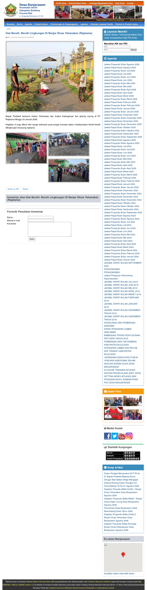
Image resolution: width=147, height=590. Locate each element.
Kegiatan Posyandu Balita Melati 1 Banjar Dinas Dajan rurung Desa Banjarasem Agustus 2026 (123, 501)
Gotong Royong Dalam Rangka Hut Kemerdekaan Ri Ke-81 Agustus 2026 (121, 484)
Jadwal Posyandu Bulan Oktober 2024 (121, 206)
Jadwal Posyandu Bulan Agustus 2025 (121, 142)
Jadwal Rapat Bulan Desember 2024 (121, 190)
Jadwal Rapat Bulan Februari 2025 (120, 177)
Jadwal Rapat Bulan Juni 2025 (118, 152)
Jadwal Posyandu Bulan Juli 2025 (119, 149)
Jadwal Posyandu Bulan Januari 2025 (121, 187)
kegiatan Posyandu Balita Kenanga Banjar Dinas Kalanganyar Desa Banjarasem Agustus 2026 (120, 526)
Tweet (25, 188)
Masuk (134, 50)
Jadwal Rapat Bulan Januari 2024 (119, 259)
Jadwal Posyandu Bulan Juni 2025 (120, 155)
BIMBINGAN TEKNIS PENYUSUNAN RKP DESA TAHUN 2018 (122, 337)
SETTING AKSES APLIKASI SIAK (120, 376)
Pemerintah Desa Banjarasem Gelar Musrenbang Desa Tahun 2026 (120, 509)
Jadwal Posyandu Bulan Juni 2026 (120, 76)
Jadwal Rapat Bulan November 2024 (121, 196)
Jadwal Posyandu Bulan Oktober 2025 (121, 130)
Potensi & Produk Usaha (127, 24)
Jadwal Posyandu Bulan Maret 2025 (120, 174)
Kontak (130, 3)
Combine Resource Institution (99, 581)
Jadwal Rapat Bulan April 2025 (118, 165)
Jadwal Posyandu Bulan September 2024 (123, 212)
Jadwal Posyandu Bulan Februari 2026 (122, 105)
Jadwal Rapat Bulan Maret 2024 (119, 246)
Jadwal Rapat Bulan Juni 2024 (118, 231)
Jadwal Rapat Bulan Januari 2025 (119, 183)
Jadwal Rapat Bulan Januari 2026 (119, 108)
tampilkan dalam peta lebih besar (119, 573)
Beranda (10, 24)
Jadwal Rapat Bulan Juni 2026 (118, 79)
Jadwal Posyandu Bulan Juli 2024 (119, 221)
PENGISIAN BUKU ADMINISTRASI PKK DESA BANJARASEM (121, 381)
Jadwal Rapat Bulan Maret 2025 (119, 171)
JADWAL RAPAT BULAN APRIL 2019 (122, 291)
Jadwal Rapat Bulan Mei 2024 (118, 237)
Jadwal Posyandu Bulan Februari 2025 (122, 180)
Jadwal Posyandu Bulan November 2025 (123, 124)
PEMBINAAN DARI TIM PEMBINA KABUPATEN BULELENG (120, 343)
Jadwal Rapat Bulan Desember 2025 (121, 114)
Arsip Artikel (115, 467)
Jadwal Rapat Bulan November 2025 (121, 120)
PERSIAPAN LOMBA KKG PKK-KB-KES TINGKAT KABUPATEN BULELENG (121, 351)
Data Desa (119, 3)
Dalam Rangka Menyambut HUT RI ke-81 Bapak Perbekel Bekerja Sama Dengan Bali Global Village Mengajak (122, 476)
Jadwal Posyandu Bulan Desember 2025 (123, 117)
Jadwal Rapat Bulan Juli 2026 (117, 73)
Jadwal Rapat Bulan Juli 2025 (117, 146)
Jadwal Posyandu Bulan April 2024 (120, 243)
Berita (19, 24)
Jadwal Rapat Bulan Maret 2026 (119, 95)
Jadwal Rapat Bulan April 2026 (118, 92)
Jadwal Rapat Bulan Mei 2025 (118, 158)
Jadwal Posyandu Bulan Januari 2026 (121, 111)
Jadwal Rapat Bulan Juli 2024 (117, 224)
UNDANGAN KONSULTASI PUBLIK (121, 357)
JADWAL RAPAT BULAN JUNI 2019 (121, 284)
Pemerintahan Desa (77, 3)
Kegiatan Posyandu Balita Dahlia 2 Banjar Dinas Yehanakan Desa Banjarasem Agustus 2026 (120, 517)
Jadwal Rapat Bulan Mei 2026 (118, 86)
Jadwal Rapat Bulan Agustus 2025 (120, 139)
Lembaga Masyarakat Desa (101, 3)
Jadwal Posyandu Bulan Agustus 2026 (121, 64)
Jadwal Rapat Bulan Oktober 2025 (120, 127)
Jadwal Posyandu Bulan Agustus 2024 (121, 218)
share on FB (13, 188)
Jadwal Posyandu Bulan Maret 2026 (120, 98)
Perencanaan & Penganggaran (64, 24)
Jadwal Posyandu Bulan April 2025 (120, 168)
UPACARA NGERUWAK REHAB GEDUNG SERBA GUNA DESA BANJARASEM (119, 363)
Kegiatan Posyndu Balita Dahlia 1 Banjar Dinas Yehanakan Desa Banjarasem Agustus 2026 (122, 492)
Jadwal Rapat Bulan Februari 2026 (120, 102)
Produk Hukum (41, 24)
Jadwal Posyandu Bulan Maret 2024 (120, 250)
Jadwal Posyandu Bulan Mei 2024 (119, 234)
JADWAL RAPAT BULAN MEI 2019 (120, 287)
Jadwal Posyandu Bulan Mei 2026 (119, 83)
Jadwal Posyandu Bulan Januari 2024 (121, 256)
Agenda (28, 24)
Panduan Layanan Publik (102, 24)
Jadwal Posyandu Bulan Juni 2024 (120, 228)
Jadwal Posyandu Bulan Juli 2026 (119, 70)
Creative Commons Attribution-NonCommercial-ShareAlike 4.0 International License (81, 588)
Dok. (9, 28)
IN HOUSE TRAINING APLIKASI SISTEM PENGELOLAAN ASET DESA (122, 371)
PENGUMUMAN (112, 269)
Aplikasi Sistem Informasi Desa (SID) (40, 581)
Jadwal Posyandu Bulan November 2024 (123, 199)
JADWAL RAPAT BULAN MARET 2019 (122, 294)
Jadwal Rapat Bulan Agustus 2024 (120, 215)
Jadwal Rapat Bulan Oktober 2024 (120, 202)
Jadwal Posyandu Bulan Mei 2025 (119, 161)
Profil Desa (61, 3)
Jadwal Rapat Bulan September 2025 (121, 133)
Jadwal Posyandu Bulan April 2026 (120, 89)
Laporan (84, 24)
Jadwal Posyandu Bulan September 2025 (123, 136)
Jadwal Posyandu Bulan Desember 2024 (123, 193)
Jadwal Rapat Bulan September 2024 (121, 209)
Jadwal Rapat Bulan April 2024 (118, 240)
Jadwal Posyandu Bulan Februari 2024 (122, 253)
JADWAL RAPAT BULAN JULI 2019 (121, 281)
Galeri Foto (114, 391)
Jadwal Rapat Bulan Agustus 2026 (120, 67)
